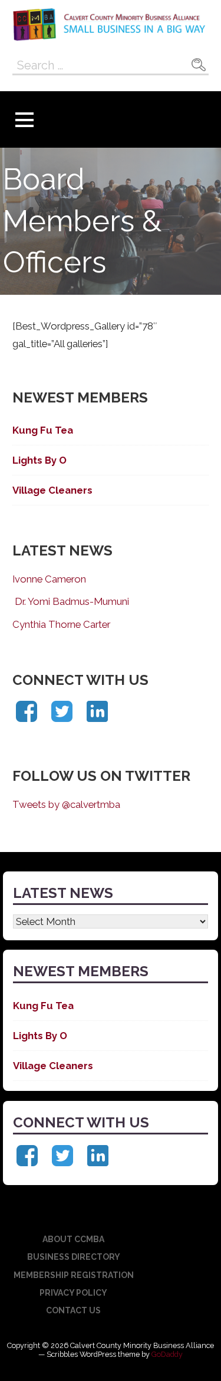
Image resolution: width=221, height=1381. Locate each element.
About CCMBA (73, 1239)
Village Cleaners (52, 490)
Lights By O (39, 460)
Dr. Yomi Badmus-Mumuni (70, 601)
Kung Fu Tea (42, 430)
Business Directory (73, 1257)
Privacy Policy (73, 1292)
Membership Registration (74, 1275)
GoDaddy (167, 1354)
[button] (24, 120)
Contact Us (73, 1310)
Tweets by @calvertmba (66, 804)
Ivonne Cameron (49, 579)
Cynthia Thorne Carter (61, 624)
